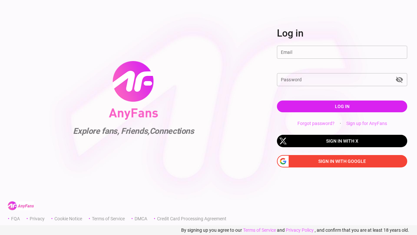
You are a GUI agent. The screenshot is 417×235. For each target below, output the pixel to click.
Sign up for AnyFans (366, 123)
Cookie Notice (68, 218)
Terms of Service (108, 218)
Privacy (37, 218)
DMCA (141, 218)
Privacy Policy (300, 230)
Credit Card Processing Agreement (191, 218)
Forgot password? (316, 123)
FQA (15, 218)
